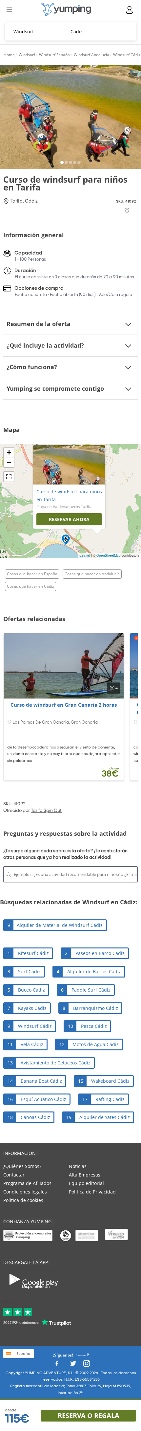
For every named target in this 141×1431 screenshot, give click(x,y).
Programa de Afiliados (27, 1183)
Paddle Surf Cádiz (91, 990)
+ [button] (9, 452)
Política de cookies (23, 1200)
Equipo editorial (86, 1183)
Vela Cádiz (32, 1044)
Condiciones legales (25, 1192)
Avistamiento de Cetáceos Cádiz (56, 1063)
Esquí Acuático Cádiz (43, 1099)
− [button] (9, 462)
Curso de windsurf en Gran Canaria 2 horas (63, 704)
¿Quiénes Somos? (22, 1166)
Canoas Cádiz (35, 1117)
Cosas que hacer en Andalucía (92, 574)
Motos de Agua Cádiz (95, 1044)
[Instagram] (86, 1365)
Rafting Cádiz (110, 1099)
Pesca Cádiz (94, 1026)
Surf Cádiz (29, 971)
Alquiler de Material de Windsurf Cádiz (60, 925)
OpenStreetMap (108, 555)
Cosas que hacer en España (32, 574)
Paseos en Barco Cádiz (100, 953)
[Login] (129, 10)
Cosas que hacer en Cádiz (30, 586)
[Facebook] (56, 1365)
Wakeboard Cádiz (110, 1081)
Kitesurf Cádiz (33, 953)
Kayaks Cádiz (32, 1008)
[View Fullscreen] (9, 477)
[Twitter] (73, 1365)
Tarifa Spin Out (46, 810)
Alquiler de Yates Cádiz (104, 1117)
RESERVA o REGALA (88, 1415)
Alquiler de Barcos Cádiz (94, 971)
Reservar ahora (69, 519)
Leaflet (85, 555)
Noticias (78, 1166)
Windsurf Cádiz (35, 1026)
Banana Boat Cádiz (41, 1081)
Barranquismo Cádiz (95, 1008)
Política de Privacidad (92, 1192)
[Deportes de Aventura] (66, 9)
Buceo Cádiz (31, 990)
